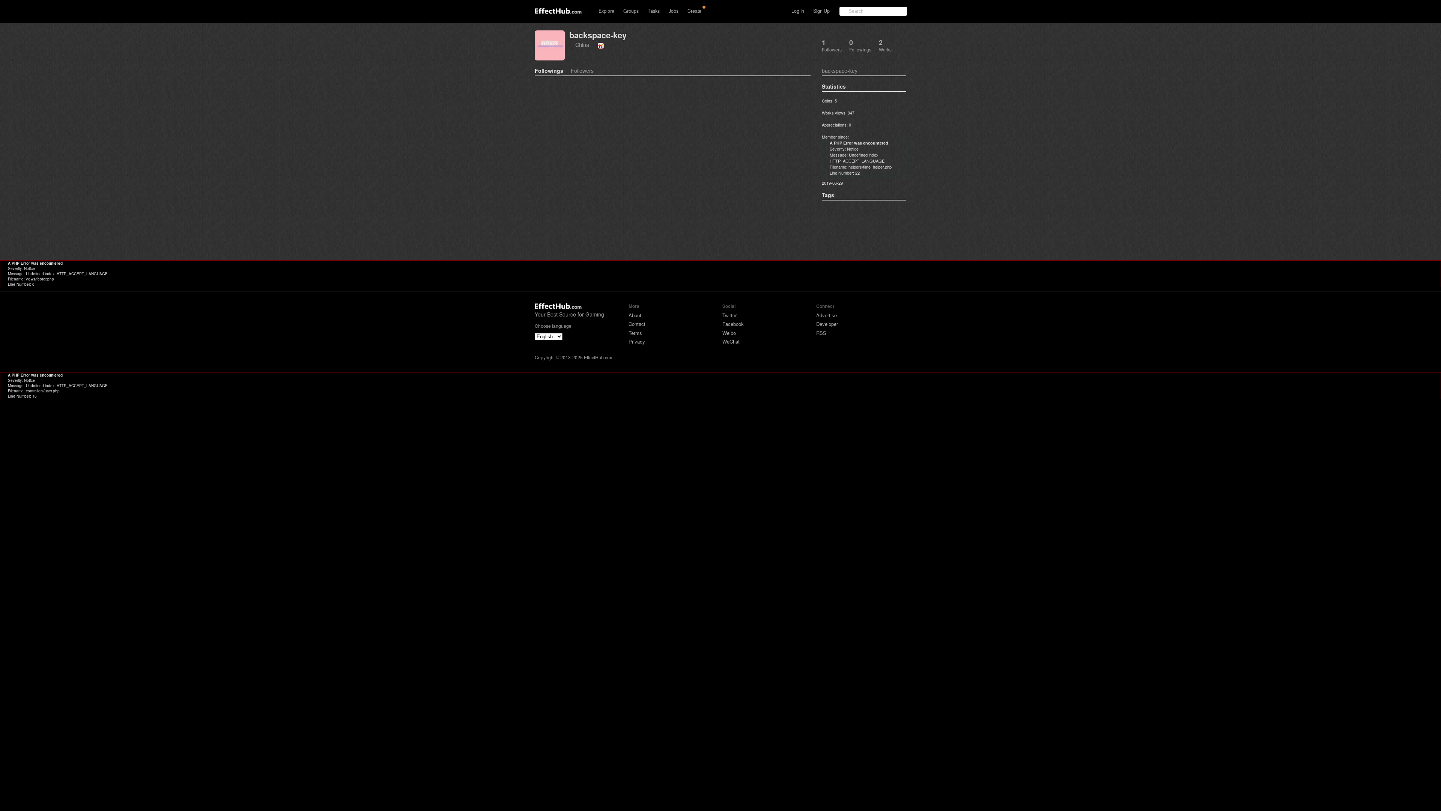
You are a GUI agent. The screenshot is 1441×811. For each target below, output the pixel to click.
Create (694, 11)
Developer (827, 323)
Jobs (673, 11)
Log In (797, 11)
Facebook (733, 323)
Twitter (729, 315)
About (635, 315)
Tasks (654, 11)
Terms (635, 332)
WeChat (731, 341)
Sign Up (821, 11)
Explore (606, 11)
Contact (637, 323)
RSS (821, 332)
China (582, 44)
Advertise (826, 315)
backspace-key (598, 35)
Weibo (729, 332)
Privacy (637, 341)
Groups (631, 11)
